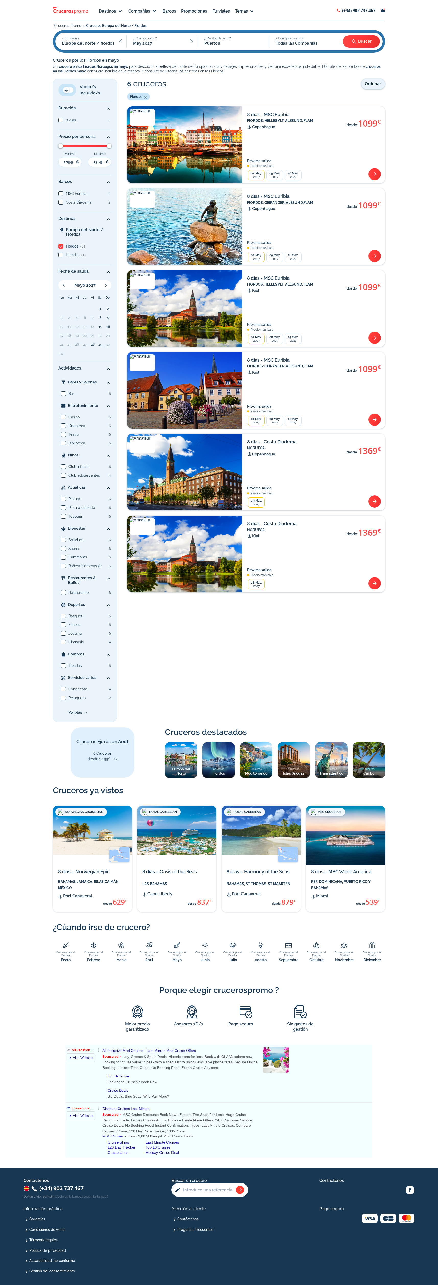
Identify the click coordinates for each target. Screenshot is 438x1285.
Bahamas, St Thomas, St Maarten (258, 884)
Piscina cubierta (81, 508)
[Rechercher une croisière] (240, 1190)
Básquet (75, 616)
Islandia (76, 254)
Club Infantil (78, 467)
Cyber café (77, 689)
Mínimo (70, 154)
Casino (74, 417)
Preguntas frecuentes (195, 1229)
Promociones (194, 11)
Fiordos (75, 246)
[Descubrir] (374, 174)
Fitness (74, 625)
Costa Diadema (79, 202)
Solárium (75, 540)
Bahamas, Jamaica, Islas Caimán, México (88, 885)
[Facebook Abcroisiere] (410, 1190)
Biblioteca (76, 443)
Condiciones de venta (47, 1229)
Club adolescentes (84, 475)
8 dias (71, 120)
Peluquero (77, 698)
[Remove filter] (144, 96)
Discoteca (76, 426)
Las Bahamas (154, 884)
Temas (241, 11)
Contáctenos (188, 1219)
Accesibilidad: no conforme (52, 1261)
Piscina (74, 499)
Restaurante (78, 592)
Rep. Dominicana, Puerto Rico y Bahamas (340, 885)
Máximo (100, 154)
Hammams (77, 557)
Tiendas (75, 666)
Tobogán (75, 516)
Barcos (169, 11)
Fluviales (221, 11)
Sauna (73, 548)
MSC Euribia (76, 194)
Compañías (139, 11)
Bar (71, 394)
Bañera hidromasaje (85, 566)
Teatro (73, 434)
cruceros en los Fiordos (204, 71)
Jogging (75, 633)
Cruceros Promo (68, 26)
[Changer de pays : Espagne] (26, 1188)
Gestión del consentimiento (52, 1271)
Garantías (37, 1219)
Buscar (365, 41)
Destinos (107, 11)
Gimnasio (76, 642)
